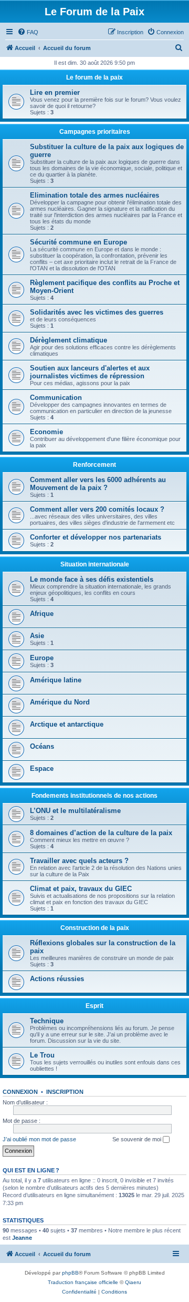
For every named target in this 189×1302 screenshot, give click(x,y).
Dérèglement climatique (68, 340)
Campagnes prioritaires (94, 131)
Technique (47, 1021)
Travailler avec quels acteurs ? (79, 861)
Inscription (64, 1092)
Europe (42, 658)
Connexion (20, 1092)
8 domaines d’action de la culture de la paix (101, 833)
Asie (37, 636)
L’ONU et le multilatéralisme (75, 811)
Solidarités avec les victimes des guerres (96, 312)
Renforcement (94, 464)
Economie (46, 432)
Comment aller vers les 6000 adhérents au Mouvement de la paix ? (98, 484)
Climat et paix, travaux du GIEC (81, 889)
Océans (42, 746)
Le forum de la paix (94, 77)
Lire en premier (55, 92)
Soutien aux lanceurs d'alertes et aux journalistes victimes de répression (90, 372)
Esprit (94, 1006)
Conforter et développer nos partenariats (95, 537)
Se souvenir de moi (137, 1139)
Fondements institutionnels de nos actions (95, 795)
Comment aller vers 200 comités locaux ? (97, 509)
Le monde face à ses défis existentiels (91, 579)
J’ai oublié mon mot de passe (39, 1139)
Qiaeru (133, 1282)
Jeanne (22, 1238)
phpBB (70, 1273)
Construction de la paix (94, 928)
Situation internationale (94, 564)
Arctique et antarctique (66, 724)
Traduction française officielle (83, 1282)
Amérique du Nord (60, 702)
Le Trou (42, 1055)
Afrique (42, 614)
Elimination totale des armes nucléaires (94, 195)
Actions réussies (57, 979)
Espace (42, 768)
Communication (56, 398)
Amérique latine (55, 680)
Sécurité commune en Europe (78, 242)
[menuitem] (27, 32)
